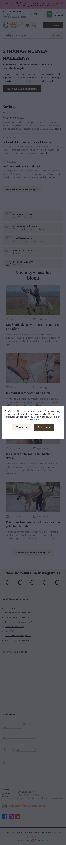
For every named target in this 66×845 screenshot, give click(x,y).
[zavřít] (59, 411)
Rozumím (44, 427)
